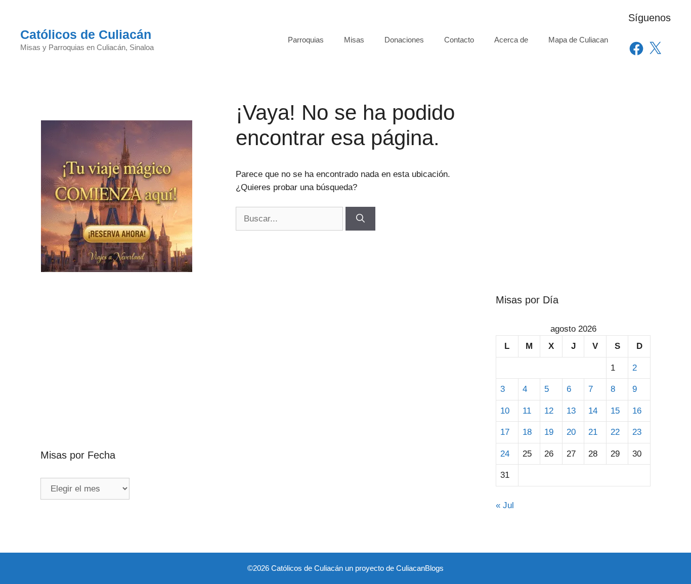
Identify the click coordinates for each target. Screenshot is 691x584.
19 (548, 432)
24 (504, 454)
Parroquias (306, 39)
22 (615, 432)
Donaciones (404, 39)
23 (636, 432)
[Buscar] (360, 219)
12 (548, 411)
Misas (354, 39)
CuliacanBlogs (420, 568)
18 (527, 432)
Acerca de (511, 39)
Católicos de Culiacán (85, 34)
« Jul (505, 505)
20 (571, 432)
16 (636, 411)
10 (504, 411)
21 (592, 432)
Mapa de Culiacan (578, 39)
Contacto (459, 39)
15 (615, 411)
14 (592, 411)
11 (527, 411)
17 (504, 432)
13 (571, 411)
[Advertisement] (117, 339)
